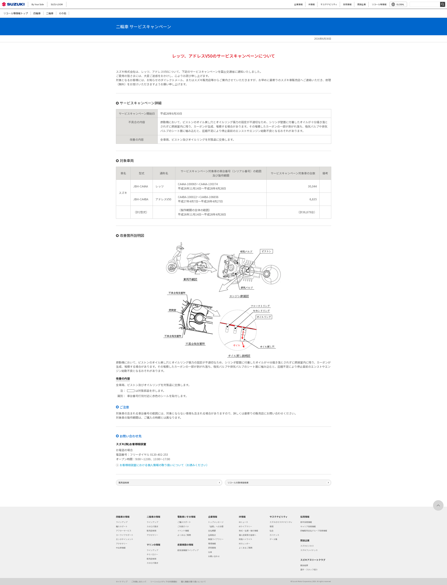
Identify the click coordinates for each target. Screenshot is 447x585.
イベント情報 (183, 530)
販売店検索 (124, 482)
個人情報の (193, 581)
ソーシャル (163, 581)
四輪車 (37, 13)
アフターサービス (123, 530)
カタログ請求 (152, 526)
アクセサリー (121, 543)
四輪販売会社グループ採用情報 (313, 530)
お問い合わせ (214, 556)
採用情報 (347, 4)
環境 (271, 526)
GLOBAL (400, 4)
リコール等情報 (379, 4)
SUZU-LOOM (57, 4)
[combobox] (427, 4)
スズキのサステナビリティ (281, 522)
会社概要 (212, 530)
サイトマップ (121, 581)
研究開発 (212, 547)
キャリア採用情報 (308, 526)
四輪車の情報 (123, 516)
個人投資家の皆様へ (247, 535)
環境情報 (212, 543)
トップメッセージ (216, 522)
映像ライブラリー (216, 539)
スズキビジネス (307, 545)
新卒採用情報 (306, 522)
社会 (271, 530)
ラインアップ (121, 522)
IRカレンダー (244, 543)
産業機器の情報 (185, 544)
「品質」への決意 (216, 526)
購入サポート (121, 526)
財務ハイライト (245, 539)
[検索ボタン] (442, 4)
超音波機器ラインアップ (188, 550)
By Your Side (38, 4)
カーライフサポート (124, 535)
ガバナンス (274, 535)
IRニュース (243, 522)
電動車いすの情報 (186, 516)
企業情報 (298, 4)
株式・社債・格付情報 (248, 530)
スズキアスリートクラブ (312, 559)
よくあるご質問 (184, 535)
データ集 (273, 539)
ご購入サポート (184, 522)
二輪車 (49, 13)
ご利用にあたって (138, 581)
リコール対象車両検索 (238, 482)
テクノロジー (152, 554)
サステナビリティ (329, 4)
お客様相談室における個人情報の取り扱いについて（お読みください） (164, 465)
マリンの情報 (153, 544)
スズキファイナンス (309, 550)
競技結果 (304, 565)
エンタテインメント (124, 539)
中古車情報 (121, 547)
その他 (62, 13)
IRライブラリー (245, 526)
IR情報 (312, 4)
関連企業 (361, 4)
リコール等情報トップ (15, 13)
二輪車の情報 (153, 516)
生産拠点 (212, 535)
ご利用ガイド (183, 526)
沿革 (210, 552)
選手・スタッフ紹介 (309, 569)
